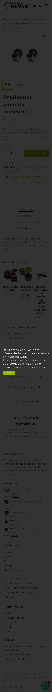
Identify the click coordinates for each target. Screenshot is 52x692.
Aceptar (9, 373)
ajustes (39, 367)
